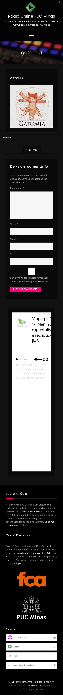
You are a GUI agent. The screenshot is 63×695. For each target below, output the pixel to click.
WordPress (48, 685)
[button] (60, 3)
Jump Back (44, 359)
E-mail (14, 239)
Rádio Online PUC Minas (31, 16)
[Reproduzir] (17, 359)
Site (12, 254)
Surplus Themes (17, 685)
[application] (31, 359)
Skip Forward (47, 359)
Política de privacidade (31, 689)
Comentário (17, 188)
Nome (14, 224)
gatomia (16, 78)
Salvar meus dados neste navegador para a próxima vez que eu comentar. (29, 279)
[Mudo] (35, 359)
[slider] (25, 359)
